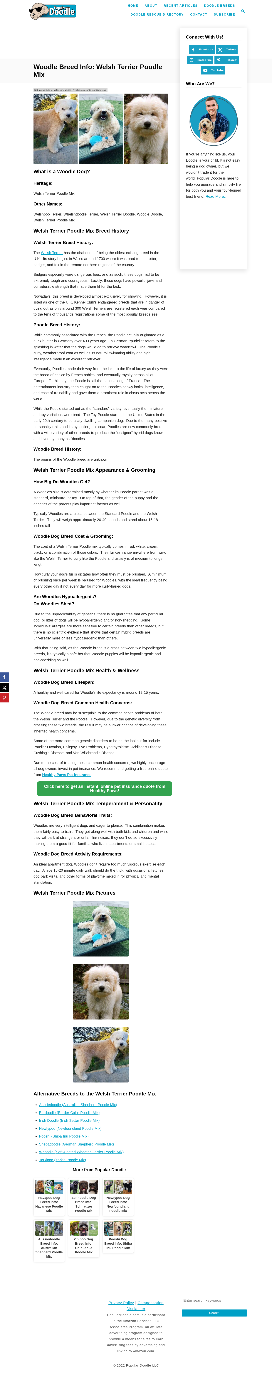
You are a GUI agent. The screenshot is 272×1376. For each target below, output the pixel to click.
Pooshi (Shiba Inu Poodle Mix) (64, 1136)
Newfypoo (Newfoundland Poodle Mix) (70, 1128)
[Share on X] (4, 687)
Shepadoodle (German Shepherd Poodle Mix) (76, 1144)
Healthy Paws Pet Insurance (66, 775)
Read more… (217, 196)
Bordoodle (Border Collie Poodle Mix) (69, 1113)
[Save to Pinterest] (4, 697)
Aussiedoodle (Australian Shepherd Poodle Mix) (78, 1105)
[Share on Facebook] (4, 677)
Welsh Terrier (52, 253)
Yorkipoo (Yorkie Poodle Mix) (62, 1160)
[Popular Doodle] (52, 11)
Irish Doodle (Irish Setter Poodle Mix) (69, 1120)
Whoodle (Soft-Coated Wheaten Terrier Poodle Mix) (81, 1152)
